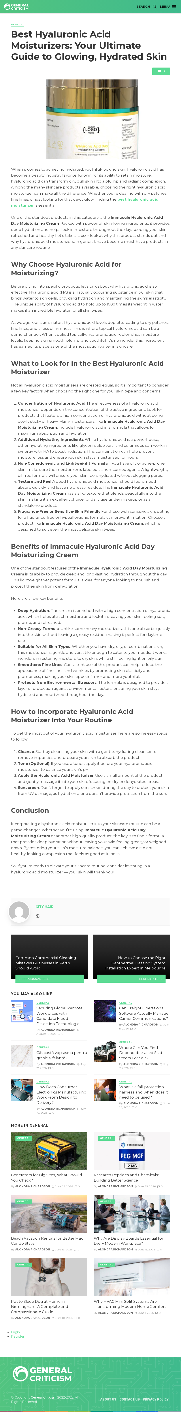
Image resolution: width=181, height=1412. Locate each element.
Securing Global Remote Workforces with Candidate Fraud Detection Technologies (59, 1016)
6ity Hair (44, 907)
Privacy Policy (156, 1399)
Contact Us (129, 1399)
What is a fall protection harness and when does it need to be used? (143, 1092)
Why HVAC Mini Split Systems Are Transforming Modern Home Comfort (130, 1304)
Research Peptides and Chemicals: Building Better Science (126, 1177)
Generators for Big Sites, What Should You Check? (46, 1177)
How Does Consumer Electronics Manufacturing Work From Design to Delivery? (61, 1095)
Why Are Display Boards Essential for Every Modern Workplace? (128, 1241)
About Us (108, 1399)
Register (17, 1336)
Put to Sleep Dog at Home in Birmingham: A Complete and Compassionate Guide (39, 1306)
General (17, 24)
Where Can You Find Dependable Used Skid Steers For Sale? (140, 1052)
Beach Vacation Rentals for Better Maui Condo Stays (48, 1241)
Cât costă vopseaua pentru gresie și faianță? (61, 1055)
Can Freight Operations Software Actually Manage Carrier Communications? (143, 1013)
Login (15, 1332)
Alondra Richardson (58, 1029)
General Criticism (44, 1397)
